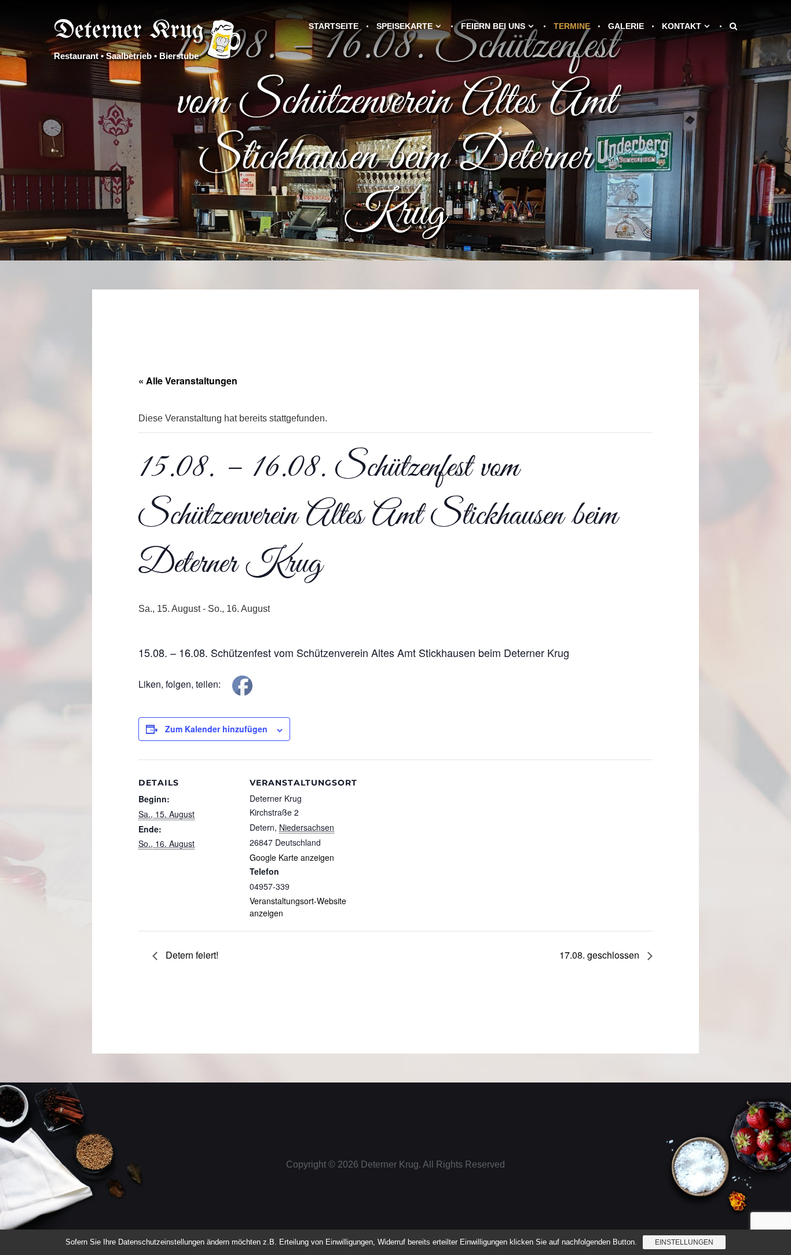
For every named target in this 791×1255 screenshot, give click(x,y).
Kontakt (681, 26)
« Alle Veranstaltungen (187, 380)
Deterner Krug (129, 30)
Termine (572, 26)
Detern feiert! (190, 955)
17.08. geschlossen (600, 955)
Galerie (626, 26)
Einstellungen (684, 1242)
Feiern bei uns (493, 26)
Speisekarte (404, 26)
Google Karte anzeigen (292, 857)
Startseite (333, 26)
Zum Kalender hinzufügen (216, 729)
